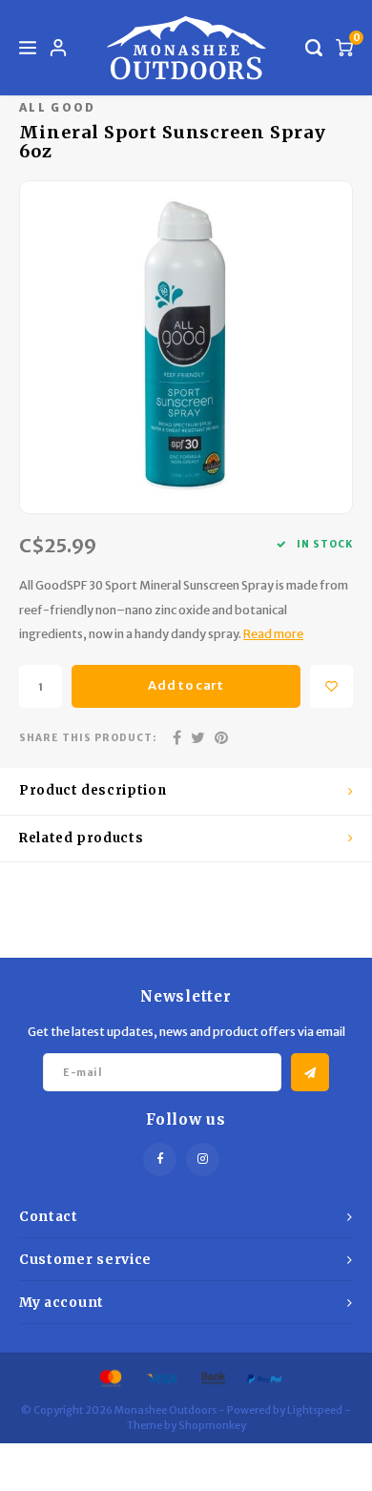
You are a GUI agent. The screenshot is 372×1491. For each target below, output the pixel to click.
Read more (273, 634)
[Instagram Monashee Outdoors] (202, 1159)
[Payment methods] (109, 1378)
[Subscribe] (310, 1072)
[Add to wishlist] (331, 686)
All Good (57, 107)
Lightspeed (314, 1410)
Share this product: (87, 738)
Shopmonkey (212, 1425)
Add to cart (185, 685)
